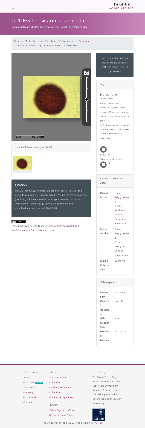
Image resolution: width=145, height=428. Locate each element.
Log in (122, 67)
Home (17, 41)
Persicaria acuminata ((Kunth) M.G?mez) (39, 46)
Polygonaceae (67, 41)
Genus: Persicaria (120, 208)
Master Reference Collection (40, 41)
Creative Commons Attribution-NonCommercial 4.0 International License (46, 228)
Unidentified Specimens (61, 397)
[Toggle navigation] (13, 7)
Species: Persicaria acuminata (120, 219)
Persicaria (84, 41)
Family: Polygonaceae (122, 197)
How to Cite (30, 397)
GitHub (99, 423)
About (26, 378)
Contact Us (29, 402)
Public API (32, 383)
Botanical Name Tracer (61, 415)
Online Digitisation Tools (62, 410)
